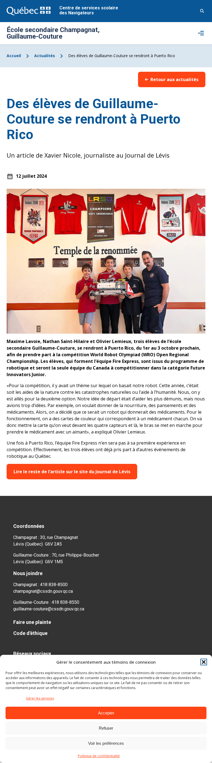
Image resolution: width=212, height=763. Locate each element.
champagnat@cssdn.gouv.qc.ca (43, 591)
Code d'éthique (30, 633)
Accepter (106, 713)
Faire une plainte (32, 622)
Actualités (44, 55)
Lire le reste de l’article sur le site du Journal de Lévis (72, 472)
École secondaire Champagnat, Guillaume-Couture (53, 33)
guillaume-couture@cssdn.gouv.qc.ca (48, 609)
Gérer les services (40, 698)
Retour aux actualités (174, 79)
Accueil (14, 55)
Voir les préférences (106, 743)
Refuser (106, 728)
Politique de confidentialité (99, 756)
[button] (203, 662)
